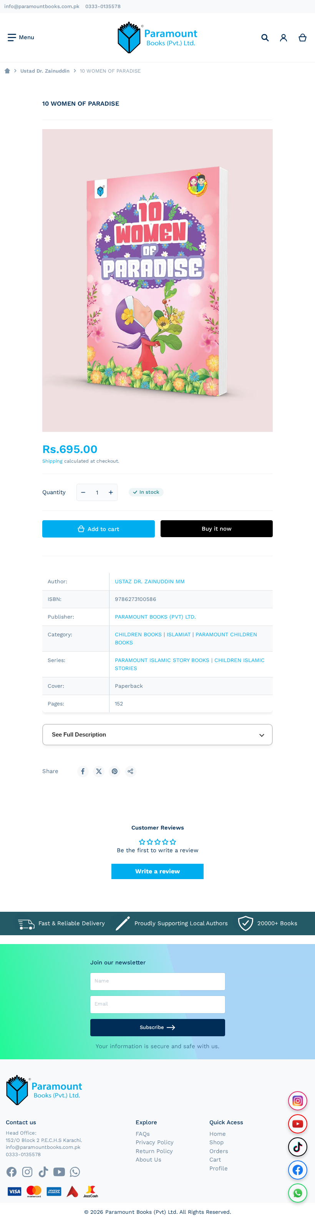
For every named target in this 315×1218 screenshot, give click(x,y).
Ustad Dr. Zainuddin (45, 71)
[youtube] (59, 1172)
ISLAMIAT (179, 634)
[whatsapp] (75, 1172)
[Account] (283, 37)
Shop (216, 1142)
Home (217, 1133)
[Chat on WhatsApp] (297, 1193)
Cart (215, 1159)
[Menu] (21, 37)
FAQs (143, 1133)
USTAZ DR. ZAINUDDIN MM (150, 581)
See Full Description (79, 734)
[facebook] (11, 1172)
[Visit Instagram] (297, 1100)
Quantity (54, 492)
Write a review (157, 871)
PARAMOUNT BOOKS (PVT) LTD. (155, 617)
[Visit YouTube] (297, 1123)
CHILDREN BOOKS (138, 634)
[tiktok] (43, 1172)
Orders (218, 1151)
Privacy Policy (155, 1142)
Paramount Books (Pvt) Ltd (140, 1212)
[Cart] (303, 37)
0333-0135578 (103, 6)
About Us (148, 1159)
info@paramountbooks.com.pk (42, 6)
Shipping (52, 461)
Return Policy (154, 1151)
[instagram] (27, 1172)
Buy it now (217, 528)
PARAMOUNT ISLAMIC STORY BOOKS (162, 660)
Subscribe (152, 1027)
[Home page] (7, 71)
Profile (218, 1168)
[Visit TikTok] (297, 1147)
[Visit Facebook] (297, 1170)
